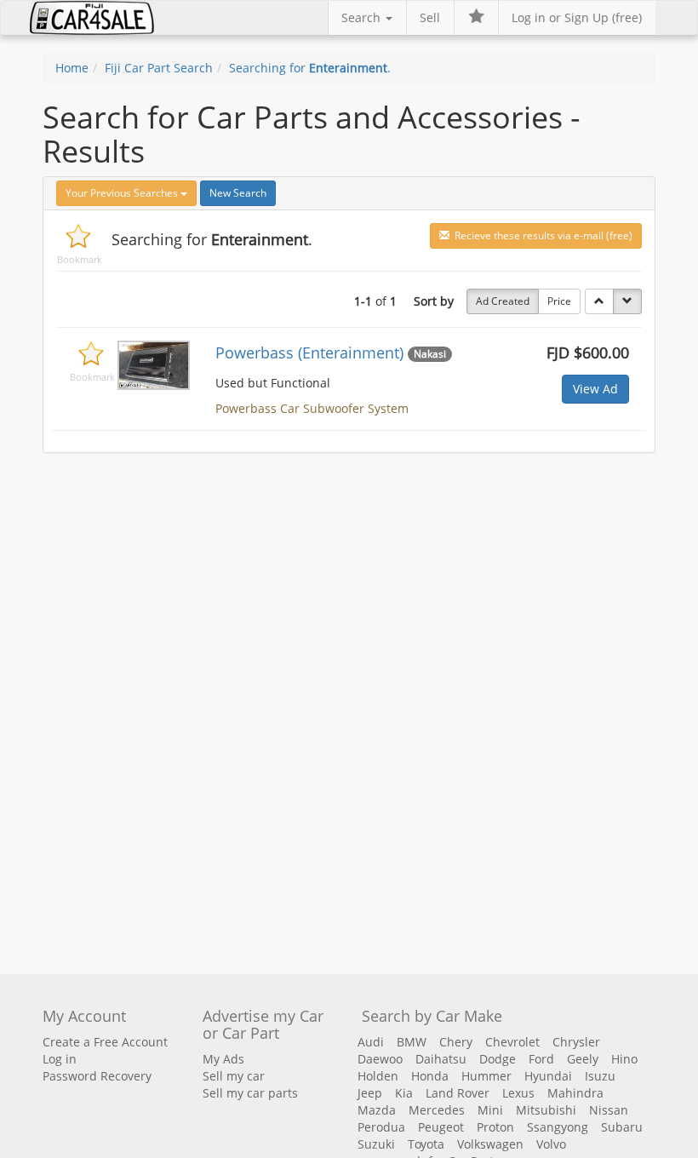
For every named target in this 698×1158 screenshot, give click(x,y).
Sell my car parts (250, 1093)
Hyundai (548, 1076)
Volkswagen (490, 1144)
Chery (455, 1042)
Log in (60, 1059)
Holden (378, 1076)
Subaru (622, 1127)
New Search (237, 193)
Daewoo (380, 1059)
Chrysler (576, 1042)
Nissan (608, 1110)
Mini (490, 1110)
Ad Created (502, 301)
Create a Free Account (105, 1042)
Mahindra (575, 1093)
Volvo (551, 1144)
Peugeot (441, 1127)
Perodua (381, 1127)
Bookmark (79, 259)
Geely (582, 1059)
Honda (430, 1076)
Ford (541, 1059)
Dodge (497, 1059)
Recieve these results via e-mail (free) (540, 235)
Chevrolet (512, 1042)
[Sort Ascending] (599, 301)
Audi (371, 1042)
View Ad (595, 389)
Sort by (434, 301)
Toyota (426, 1144)
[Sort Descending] (627, 301)
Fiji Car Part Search (159, 68)
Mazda (377, 1110)
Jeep (370, 1093)
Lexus (518, 1093)
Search (362, 17)
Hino (624, 1059)
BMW (411, 1042)
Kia (404, 1093)
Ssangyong (557, 1127)
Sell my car (234, 1076)
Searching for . (310, 68)
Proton (495, 1127)
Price (559, 301)
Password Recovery (97, 1076)
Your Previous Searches (123, 193)
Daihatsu (440, 1059)
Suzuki (376, 1144)
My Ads (223, 1059)
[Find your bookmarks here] (476, 18)
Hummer (486, 1076)
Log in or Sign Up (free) (577, 17)
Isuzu (600, 1076)
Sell (430, 17)
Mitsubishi (546, 1110)
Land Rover (457, 1093)
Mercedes (437, 1110)
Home (72, 68)
